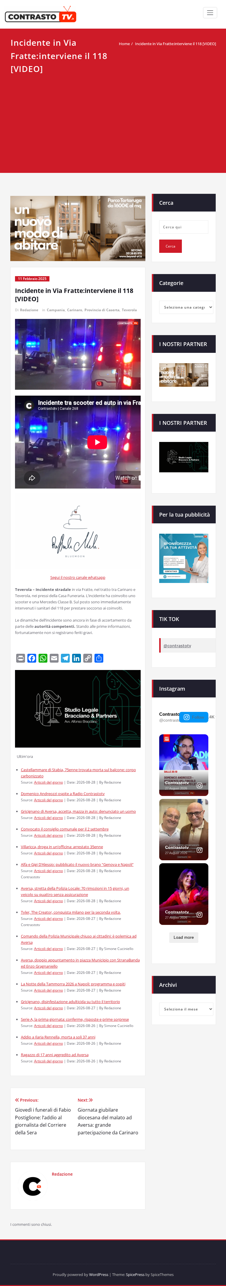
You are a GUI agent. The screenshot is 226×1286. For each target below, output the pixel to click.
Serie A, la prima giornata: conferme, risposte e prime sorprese (75, 1019)
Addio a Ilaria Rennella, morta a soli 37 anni (58, 1037)
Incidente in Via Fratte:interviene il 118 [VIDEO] (175, 43)
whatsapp (96, 577)
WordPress (98, 1274)
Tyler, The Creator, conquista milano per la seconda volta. (71, 912)
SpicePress (135, 1274)
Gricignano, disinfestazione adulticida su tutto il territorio (70, 1001)
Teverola (129, 309)
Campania (56, 309)
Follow (198, 717)
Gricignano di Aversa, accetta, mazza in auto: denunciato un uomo (78, 811)
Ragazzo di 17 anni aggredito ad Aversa (55, 1054)
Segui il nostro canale (69, 577)
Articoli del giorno (48, 782)
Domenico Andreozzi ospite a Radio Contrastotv (63, 793)
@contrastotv (177, 645)
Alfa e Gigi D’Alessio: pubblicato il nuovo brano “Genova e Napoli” (77, 864)
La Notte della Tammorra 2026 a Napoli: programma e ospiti (73, 984)
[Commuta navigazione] (210, 12)
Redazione (29, 309)
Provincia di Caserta (101, 309)
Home (124, 43)
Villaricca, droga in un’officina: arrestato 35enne (62, 846)
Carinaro (74, 309)
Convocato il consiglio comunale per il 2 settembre (65, 829)
